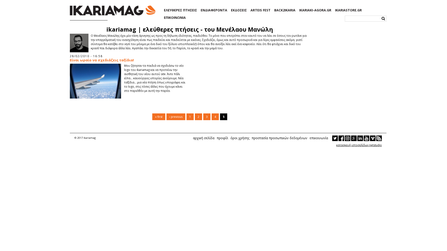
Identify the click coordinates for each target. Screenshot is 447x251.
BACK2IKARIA (284, 10)
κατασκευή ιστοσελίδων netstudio (359, 145)
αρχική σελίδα (203, 138)
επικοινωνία (319, 138)
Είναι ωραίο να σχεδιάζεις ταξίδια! (102, 60)
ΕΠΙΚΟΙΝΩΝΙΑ (175, 17)
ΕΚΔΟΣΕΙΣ (239, 10)
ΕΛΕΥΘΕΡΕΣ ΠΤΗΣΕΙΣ (180, 10)
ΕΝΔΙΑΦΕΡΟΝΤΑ (214, 10)
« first (159, 117)
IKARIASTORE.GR (348, 10)
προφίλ (222, 138)
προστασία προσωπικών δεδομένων (279, 138)
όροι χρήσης (239, 138)
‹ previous (176, 117)
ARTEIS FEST (261, 10)
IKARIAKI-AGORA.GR (315, 10)
